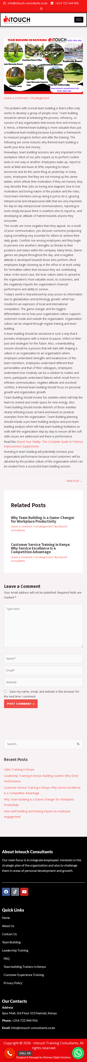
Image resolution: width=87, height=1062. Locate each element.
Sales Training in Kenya (19, 769)
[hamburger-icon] (78, 20)
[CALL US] (9, 1053)
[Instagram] (41, 9)
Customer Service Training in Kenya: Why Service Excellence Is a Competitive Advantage (40, 548)
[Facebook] (34, 9)
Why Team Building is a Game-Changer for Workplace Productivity (42, 520)
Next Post (75, 481)
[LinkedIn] (55, 9)
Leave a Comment (16, 98)
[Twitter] (48, 9)
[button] (78, 1053)
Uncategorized (40, 98)
